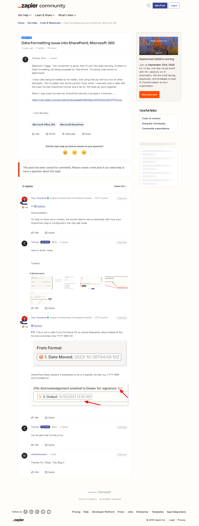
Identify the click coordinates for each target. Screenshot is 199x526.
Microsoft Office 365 (44, 124)
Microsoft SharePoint (71, 124)
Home (21, 22)
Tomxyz (36, 58)
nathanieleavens (39, 454)
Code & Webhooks (50, 22)
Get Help (23, 15)
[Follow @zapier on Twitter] (43, 512)
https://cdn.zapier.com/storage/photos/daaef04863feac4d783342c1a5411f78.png (77, 99)
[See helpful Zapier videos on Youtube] (49, 512)
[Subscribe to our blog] (37, 512)
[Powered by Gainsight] (99, 493)
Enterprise (142, 511)
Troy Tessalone (38, 198)
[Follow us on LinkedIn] (31, 512)
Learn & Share (43, 15)
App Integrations (176, 511)
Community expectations (155, 128)
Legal (172, 520)
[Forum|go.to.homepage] (42, 5)
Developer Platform (103, 511)
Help (86, 511)
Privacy (181, 520)
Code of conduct (151, 118)
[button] (160, 5)
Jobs (130, 511)
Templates (158, 511)
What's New (65, 15)
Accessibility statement (110, 499)
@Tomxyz (39, 206)
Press (121, 511)
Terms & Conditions (87, 499)
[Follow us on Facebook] (25, 512)
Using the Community (153, 123)
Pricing (76, 511)
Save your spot (149, 94)
